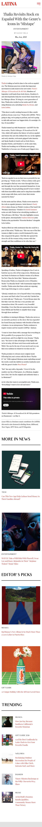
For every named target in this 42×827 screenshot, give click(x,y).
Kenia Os (25, 105)
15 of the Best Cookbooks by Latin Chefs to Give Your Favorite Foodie (26, 742)
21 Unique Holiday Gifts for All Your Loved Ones (21, 692)
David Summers (31, 210)
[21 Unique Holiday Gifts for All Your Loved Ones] (21, 665)
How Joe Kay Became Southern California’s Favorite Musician (24, 724)
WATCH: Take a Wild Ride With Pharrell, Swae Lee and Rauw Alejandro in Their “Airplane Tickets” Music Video (20, 561)
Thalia (4, 83)
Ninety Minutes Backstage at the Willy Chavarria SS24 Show (26, 781)
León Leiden (6, 107)
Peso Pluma (22, 364)
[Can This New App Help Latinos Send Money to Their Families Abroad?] (21, 470)
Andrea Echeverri (28, 218)
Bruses (31, 105)
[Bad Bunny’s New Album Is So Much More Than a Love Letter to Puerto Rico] (21, 605)
